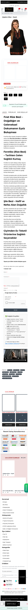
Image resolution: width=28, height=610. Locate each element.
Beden (5, 92)
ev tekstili (20, 372)
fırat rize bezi (15, 376)
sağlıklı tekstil (13, 372)
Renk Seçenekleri (12, 62)
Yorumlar (12, 112)
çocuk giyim (18, 374)
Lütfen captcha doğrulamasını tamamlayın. (8, 298)
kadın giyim (5, 374)
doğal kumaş (5, 372)
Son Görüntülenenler (12, 457)
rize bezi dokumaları (7, 378)
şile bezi (22, 370)
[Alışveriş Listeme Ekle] (6, 420)
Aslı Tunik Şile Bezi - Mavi (8, 490)
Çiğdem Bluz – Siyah (8, 473)
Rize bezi (10, 370)
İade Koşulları (22, 112)
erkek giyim (11, 374)
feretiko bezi (16, 370)
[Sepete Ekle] (8, 415)
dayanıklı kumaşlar (7, 376)
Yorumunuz (6, 276)
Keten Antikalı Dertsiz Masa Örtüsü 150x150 (8, 412)
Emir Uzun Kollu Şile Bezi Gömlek (20, 490)
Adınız (5, 272)
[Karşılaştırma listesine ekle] (11, 420)
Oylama (5, 288)
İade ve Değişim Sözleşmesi (12, 343)
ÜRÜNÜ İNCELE (8, 425)
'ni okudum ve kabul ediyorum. (12, 575)
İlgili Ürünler (9, 391)
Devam (15, 310)
